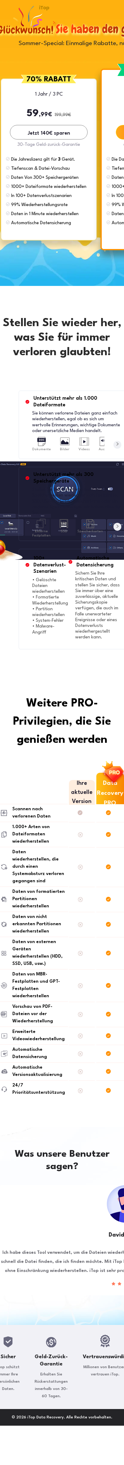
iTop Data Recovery (44, 8)
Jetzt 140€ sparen (49, 133)
